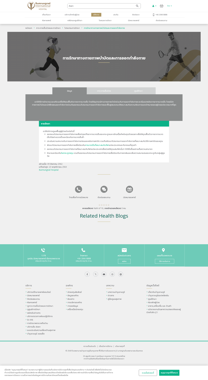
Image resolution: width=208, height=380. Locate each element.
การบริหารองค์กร (74, 302)
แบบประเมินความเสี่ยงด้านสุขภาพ (41, 330)
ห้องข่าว (70, 299)
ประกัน (115, 14)
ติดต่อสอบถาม (161, 20)
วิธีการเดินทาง (164, 261)
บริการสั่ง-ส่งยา (33, 326)
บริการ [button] (28, 285)
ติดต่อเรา (136, 14)
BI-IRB (30, 319)
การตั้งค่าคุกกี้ (148, 372)
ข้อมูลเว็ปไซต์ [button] (152, 285)
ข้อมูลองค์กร (73, 295)
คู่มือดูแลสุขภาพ (115, 299)
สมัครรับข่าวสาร (33, 312)
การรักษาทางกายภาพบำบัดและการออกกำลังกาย (104, 28)
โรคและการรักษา (105, 20)
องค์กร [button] (69, 285)
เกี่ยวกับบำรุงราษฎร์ (156, 292)
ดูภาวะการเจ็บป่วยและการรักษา (40, 306)
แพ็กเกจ (96, 14)
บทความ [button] (110, 285)
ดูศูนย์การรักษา (33, 309)
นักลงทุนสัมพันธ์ (74, 292)
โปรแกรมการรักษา (72, 28)
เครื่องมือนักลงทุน (75, 309)
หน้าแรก (28, 28)
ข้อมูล (69, 90)
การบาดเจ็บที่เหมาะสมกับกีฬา (97, 145)
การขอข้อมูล (72, 306)
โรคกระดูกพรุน (67, 153)
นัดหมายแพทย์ (133, 20)
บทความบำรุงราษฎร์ (116, 292)
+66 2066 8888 (161, 14)
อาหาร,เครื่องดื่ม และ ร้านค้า (159, 306)
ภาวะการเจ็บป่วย (104, 90)
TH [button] (168, 6)
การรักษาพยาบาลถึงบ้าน (37, 323)
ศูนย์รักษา (138, 90)
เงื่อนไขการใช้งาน (105, 346)
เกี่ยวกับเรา (46, 14)
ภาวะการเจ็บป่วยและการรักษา (48, 28)
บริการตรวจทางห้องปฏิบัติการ (40, 316)
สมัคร (124, 261)
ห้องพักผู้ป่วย (154, 302)
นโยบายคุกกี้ (120, 346)
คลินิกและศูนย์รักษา (74, 20)
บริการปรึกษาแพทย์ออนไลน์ (39, 292)
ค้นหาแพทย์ (46, 20)
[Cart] (161, 5)
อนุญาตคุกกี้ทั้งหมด (169, 372)
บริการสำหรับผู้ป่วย (72, 14)
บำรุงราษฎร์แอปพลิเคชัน (158, 295)
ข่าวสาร (111, 295)
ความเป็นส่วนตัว (89, 346)
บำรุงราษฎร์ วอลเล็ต (36, 333)
